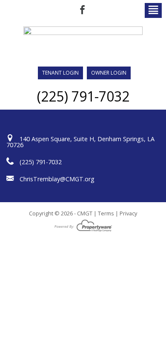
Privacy (128, 213)
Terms (106, 213)
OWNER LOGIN (108, 72)
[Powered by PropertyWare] (83, 224)
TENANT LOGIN (60, 72)
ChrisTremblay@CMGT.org (57, 179)
